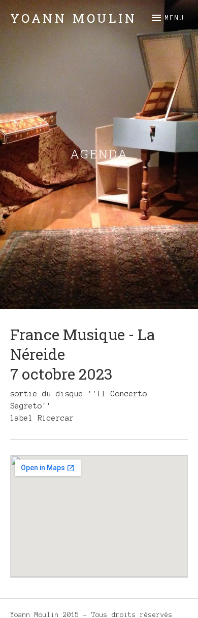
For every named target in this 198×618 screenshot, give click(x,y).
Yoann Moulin (73, 18)
